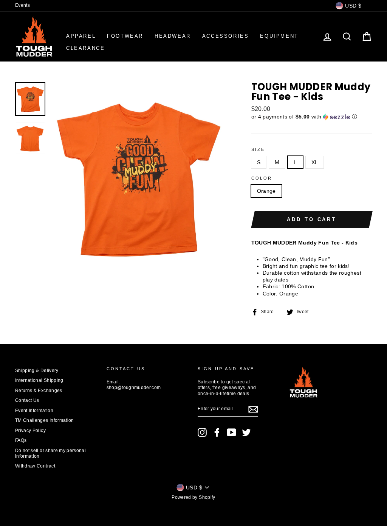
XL (314, 162)
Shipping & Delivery (37, 370)
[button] (311, 116)
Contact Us (27, 400)
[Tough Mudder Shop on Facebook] (216, 432)
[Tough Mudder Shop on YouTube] (231, 432)
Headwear (173, 36)
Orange (266, 191)
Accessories (225, 36)
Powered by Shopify (193, 497)
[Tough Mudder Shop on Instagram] (202, 432)
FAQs (20, 440)
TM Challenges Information (44, 420)
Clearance (85, 48)
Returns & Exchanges (38, 390)
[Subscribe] (253, 409)
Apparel (81, 36)
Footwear (125, 36)
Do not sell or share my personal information (50, 453)
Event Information (34, 410)
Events (22, 5)
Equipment (279, 36)
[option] (138, 179)
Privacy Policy (30, 430)
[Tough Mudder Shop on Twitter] (246, 432)
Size (258, 149)
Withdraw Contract (35, 466)
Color (261, 178)
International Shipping (39, 380)
